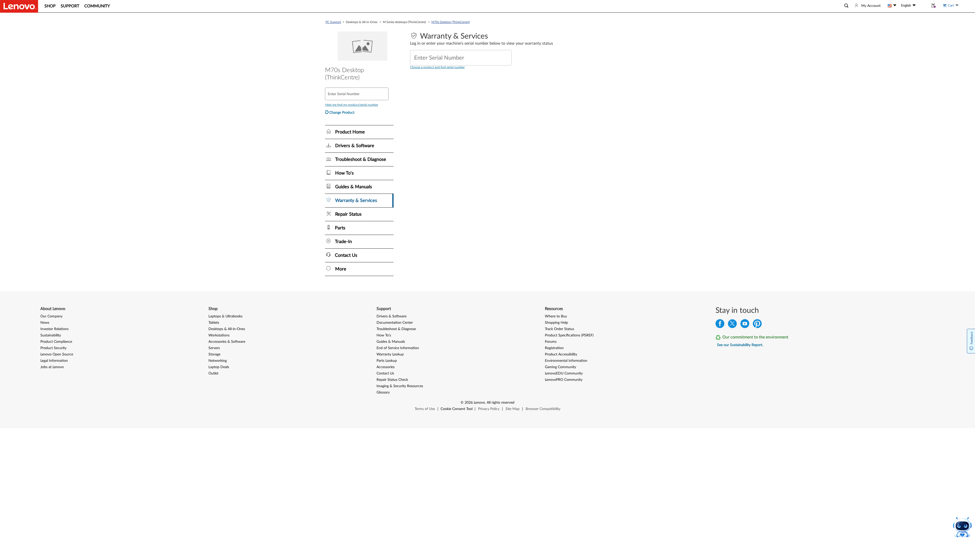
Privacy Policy (488, 409)
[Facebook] (720, 324)
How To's (384, 335)
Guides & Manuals (391, 342)
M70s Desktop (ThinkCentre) (450, 22)
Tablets (213, 322)
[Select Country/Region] (892, 5)
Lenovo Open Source (56, 354)
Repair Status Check (392, 380)
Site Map (512, 409)
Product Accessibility (561, 354)
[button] (846, 6)
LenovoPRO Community (563, 380)
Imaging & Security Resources (400, 386)
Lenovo (479, 402)
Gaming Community (560, 367)
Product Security (53, 348)
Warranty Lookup (390, 354)
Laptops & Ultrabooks (225, 316)
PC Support (333, 22)
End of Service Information (398, 348)
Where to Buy (556, 316)
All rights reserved (500, 402)
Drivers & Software (392, 316)
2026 (469, 402)
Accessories (386, 367)
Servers (214, 348)
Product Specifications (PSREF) (569, 335)
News (44, 322)
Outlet (213, 373)
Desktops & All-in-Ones (226, 329)
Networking (217, 361)
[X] (732, 324)
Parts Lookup (387, 361)
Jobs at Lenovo (52, 367)
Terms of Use (425, 409)
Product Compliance (56, 342)
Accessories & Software (226, 342)
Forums (551, 342)
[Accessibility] (922, 5)
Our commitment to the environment (755, 337)
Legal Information (54, 361)
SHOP (50, 6)
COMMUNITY (97, 6)
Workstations (219, 335)
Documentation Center (395, 322)
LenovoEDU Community (564, 373)
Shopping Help (556, 322)
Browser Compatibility (543, 409)
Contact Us (385, 373)
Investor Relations (54, 329)
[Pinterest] (757, 324)
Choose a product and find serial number (437, 67)
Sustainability (50, 335)
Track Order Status (559, 329)
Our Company (51, 316)
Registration (554, 348)
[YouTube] (744, 324)
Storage (214, 354)
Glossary (383, 392)
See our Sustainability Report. (740, 345)
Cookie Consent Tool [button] (457, 409)
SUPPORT (70, 6)
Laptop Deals (218, 367)
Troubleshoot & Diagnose (396, 329)
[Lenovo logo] (19, 6)
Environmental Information (566, 361)
